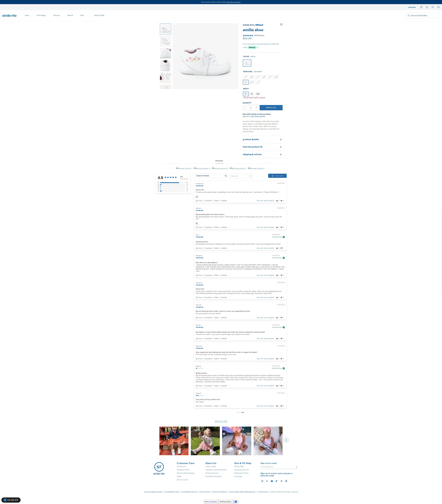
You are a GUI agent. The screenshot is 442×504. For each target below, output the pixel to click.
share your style (221, 421)
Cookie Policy (263, 492)
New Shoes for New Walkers (207, 263)
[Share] (281, 24)
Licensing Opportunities (153, 492)
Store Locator (182, 480)
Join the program (258, 116)
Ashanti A (199, 283)
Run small (200, 402)
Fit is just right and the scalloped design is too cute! (216, 354)
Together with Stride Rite (216, 470)
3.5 (251, 77)
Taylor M (199, 346)
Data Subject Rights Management (242, 492)
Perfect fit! (200, 190)
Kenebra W (199, 183)
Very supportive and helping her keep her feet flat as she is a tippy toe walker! (226, 352)
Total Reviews (184, 179)
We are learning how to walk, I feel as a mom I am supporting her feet (223, 311)
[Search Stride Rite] (408, 15)
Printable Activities (213, 476)
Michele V (199, 255)
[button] (263, 35)
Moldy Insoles (201, 373)
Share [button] (281, 24)
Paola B (198, 305)
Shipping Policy (183, 470)
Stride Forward (211, 473)
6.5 (251, 82)
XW (258, 94)
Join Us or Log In (234, 2)
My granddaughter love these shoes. (210, 214)
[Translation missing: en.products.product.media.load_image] (165, 29)
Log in (245, 116)
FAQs (179, 476)
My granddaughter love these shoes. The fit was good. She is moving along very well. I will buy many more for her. (239, 218)
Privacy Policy (204, 492)
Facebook (208, 201)
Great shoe (200, 289)
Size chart (258, 71)
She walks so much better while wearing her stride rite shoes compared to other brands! (230, 332)
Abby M (198, 366)
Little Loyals (210, 466)
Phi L (197, 235)
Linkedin (223, 201)
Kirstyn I (198, 325)
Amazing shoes (202, 242)
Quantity (247, 103)
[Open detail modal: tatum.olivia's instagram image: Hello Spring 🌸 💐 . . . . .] (205, 441)
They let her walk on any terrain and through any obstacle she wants (223, 334)
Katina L (198, 208)
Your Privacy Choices (225, 501)
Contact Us (181, 466)
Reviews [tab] (219, 161)
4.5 (264, 77)
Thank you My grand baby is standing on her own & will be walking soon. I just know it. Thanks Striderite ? (237, 192)
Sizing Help (239, 466)
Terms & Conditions (219, 492)
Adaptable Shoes (241, 473)
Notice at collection (211, 501)
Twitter (216, 201)
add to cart (271, 107)
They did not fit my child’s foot (208, 399)
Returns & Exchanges (185, 473)
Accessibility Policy (172, 492)
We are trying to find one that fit (208, 313)
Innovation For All (241, 470)
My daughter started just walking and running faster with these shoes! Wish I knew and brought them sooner (238, 244)
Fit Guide (238, 476)
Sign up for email (268, 463)
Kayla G (198, 393)
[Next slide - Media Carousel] (286, 440)
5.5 (276, 77)
